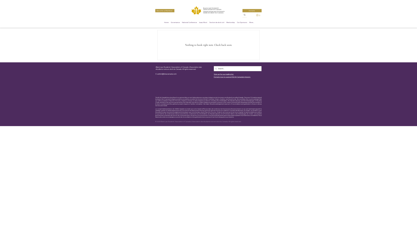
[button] (258, 15)
